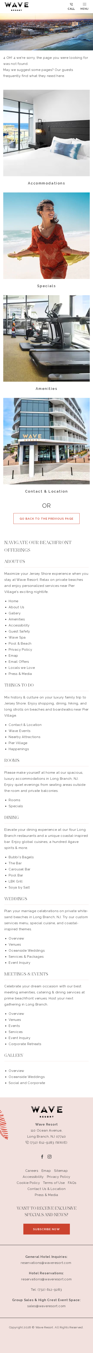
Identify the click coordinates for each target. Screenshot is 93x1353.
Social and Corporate (27, 1083)
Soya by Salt (19, 887)
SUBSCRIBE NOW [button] (51, 1231)
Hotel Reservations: (46, 1273)
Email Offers (19, 662)
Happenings (19, 749)
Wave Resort (46, 1124)
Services (16, 1032)
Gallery (15, 613)
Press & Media (20, 674)
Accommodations (46, 183)
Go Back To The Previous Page (46, 518)
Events (14, 1026)
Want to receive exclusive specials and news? (47, 1211)
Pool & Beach (20, 643)
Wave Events (19, 731)
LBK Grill (16, 881)
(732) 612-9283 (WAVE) (48, 1143)
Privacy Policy (20, 650)
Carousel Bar (19, 869)
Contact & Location (46, 491)
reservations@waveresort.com (46, 1263)
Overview (16, 938)
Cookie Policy (28, 1183)
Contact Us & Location (46, 1189)
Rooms (14, 800)
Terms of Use (54, 1183)
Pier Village (18, 743)
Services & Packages (26, 957)
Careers (31, 1171)
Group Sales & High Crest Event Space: (46, 1300)
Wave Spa (17, 637)
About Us (14, 562)
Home (13, 601)
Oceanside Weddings (27, 951)
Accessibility (19, 625)
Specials (46, 286)
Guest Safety (19, 631)
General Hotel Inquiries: (46, 1257)
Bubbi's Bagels (21, 857)
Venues (15, 944)
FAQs (72, 1183)
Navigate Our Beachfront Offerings (38, 546)
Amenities (47, 389)
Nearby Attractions (24, 737)
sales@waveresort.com (46, 1306)
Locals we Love (22, 668)
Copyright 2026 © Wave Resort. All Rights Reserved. (46, 1327)
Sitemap (61, 1171)
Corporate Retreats (25, 1044)
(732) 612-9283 (50, 1290)
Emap (13, 656)
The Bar (15, 863)
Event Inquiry (19, 963)
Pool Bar (16, 875)
